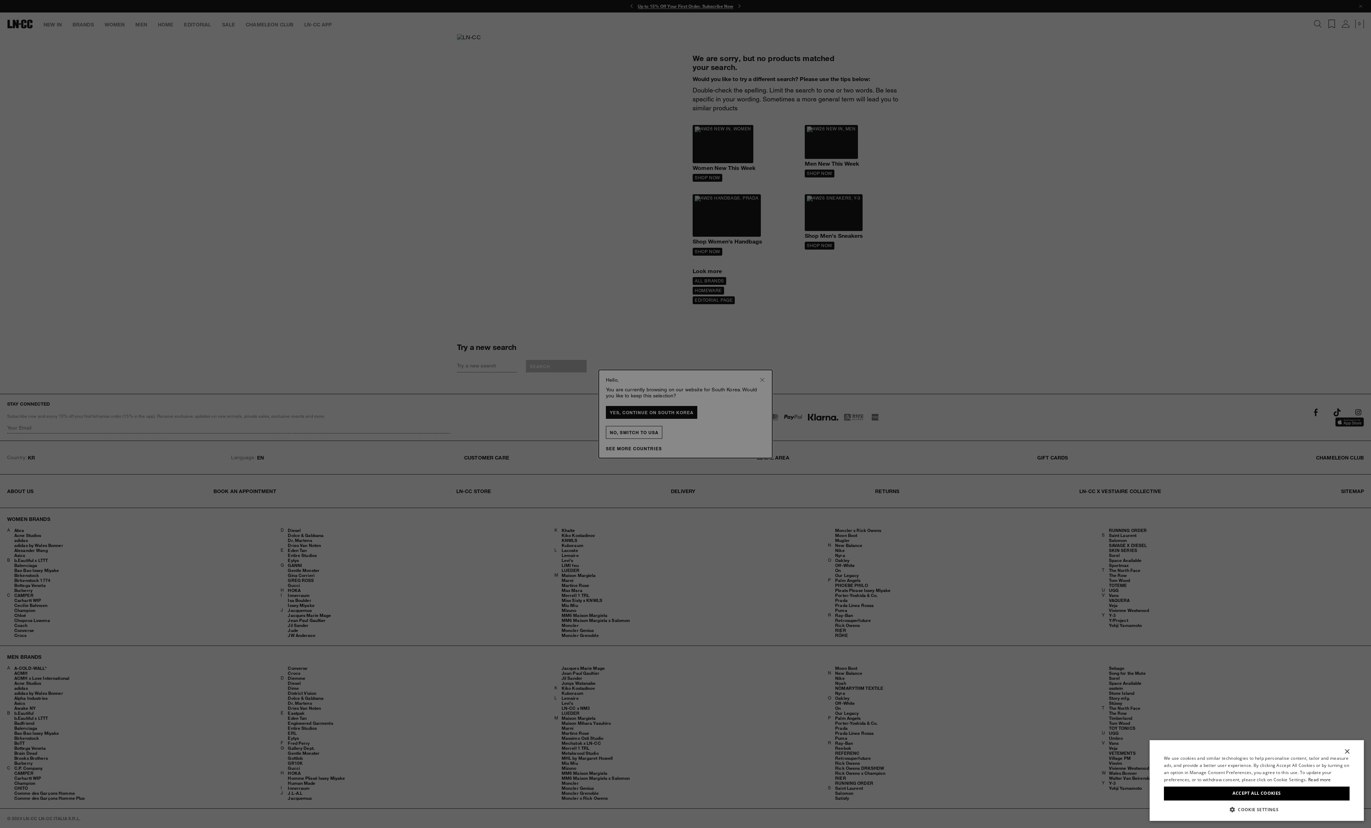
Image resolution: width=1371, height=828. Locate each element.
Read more (1319, 780)
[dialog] (1257, 780)
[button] (1257, 809)
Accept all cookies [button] (1256, 793)
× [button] (1347, 751)
